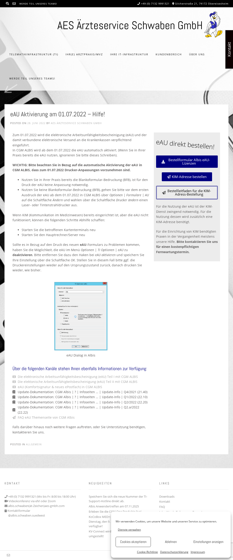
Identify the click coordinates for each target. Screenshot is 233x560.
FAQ (162, 507)
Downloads (167, 496)
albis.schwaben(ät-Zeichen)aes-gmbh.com (36, 506)
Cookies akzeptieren (133, 542)
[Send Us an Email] (14, 3)
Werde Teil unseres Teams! (38, 3)
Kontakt (164, 501)
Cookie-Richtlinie (147, 552)
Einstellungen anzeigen (208, 542)
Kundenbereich (169, 54)
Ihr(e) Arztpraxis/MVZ (84, 54)
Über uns (197, 54)
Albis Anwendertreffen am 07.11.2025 (114, 506)
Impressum (198, 552)
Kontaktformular (19, 511)
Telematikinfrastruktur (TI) (33, 54)
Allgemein (34, 444)
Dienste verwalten (129, 530)
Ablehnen (171, 542)
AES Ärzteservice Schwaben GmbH (76, 123)
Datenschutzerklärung (174, 552)
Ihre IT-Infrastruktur (129, 54)
